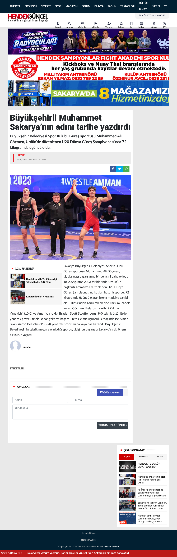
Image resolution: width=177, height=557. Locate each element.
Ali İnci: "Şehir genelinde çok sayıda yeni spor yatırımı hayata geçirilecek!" (72, 553)
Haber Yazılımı (112, 547)
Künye (154, 27)
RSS (164, 27)
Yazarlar (109, 27)
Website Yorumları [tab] (110, 392)
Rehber (121, 27)
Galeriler (82, 27)
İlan (131, 27)
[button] (166, 6)
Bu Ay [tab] (160, 457)
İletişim (141, 27)
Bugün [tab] (126, 457)
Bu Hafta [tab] (143, 457)
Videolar (96, 27)
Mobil (58, 27)
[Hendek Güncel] (28, 17)
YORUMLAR (23, 387)
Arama (69, 27)
